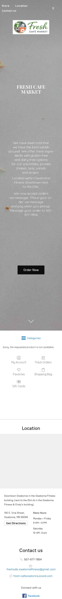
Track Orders (43, 362)
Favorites (19, 374)
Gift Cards (18, 386)
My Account (18, 362)
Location (21, 5)
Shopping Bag (43, 374)
